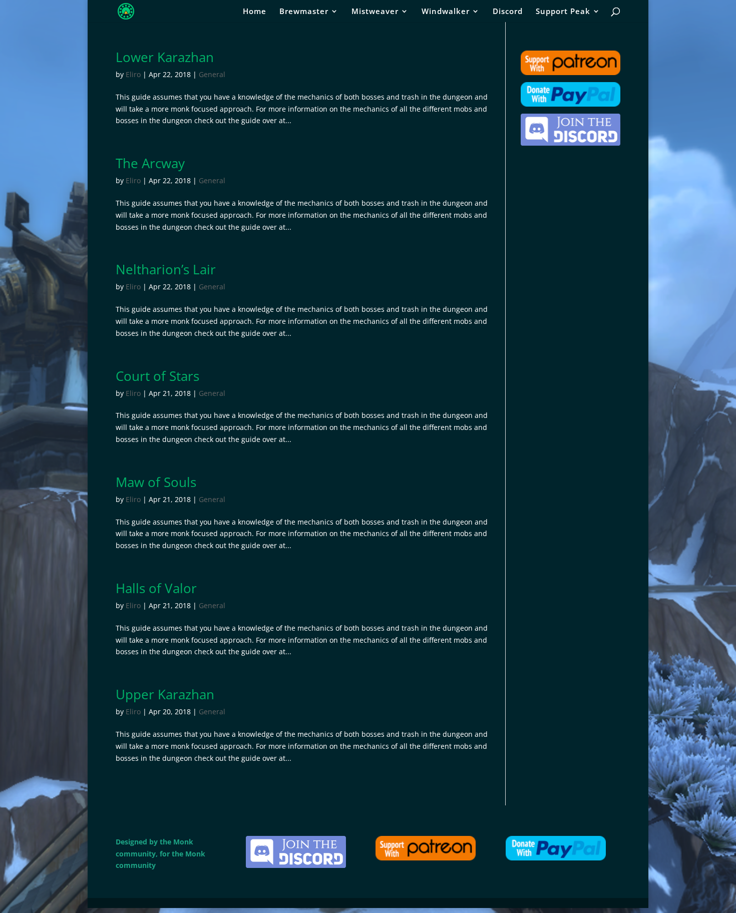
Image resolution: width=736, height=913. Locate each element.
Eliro (133, 74)
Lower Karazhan (165, 57)
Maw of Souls (156, 482)
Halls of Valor (156, 588)
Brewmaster (303, 12)
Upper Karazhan (165, 694)
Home (254, 12)
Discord (508, 12)
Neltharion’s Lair (166, 269)
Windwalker (446, 12)
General (212, 74)
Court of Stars (157, 376)
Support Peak (563, 12)
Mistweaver (375, 12)
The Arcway (150, 163)
